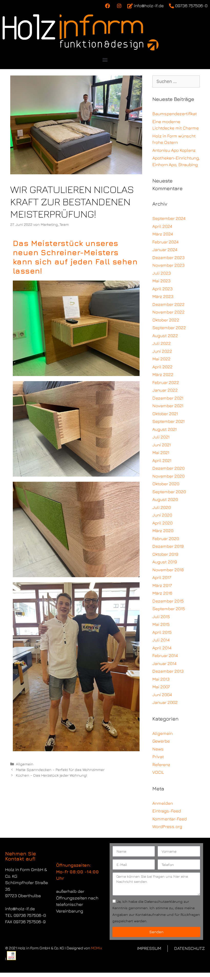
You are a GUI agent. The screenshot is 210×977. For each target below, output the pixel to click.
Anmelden (162, 803)
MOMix (96, 948)
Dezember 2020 (168, 468)
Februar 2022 (165, 382)
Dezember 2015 (168, 601)
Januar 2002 (165, 702)
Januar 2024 (164, 249)
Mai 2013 (161, 679)
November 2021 (167, 405)
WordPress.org (167, 826)
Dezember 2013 (168, 671)
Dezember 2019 (168, 546)
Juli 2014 (161, 639)
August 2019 (164, 561)
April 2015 (162, 632)
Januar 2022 (165, 390)
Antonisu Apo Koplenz (174, 150)
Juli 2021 (161, 436)
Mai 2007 (161, 686)
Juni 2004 (162, 694)
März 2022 (162, 374)
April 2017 (161, 577)
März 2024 (162, 234)
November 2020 (168, 476)
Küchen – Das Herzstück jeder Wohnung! (51, 775)
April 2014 (161, 647)
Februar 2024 (165, 241)
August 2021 (164, 429)
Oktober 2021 (165, 413)
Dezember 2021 (167, 398)
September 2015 (168, 608)
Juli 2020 (161, 507)
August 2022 (165, 335)
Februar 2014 (165, 655)
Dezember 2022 (168, 304)
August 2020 (165, 499)
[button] (105, 60)
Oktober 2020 (165, 483)
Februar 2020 (165, 538)
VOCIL (158, 772)
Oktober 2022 (165, 320)
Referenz (161, 764)
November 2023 (168, 265)
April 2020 (162, 522)
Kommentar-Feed (169, 818)
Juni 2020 (162, 515)
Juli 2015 (161, 616)
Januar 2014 (164, 663)
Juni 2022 (162, 351)
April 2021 (161, 460)
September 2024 (168, 218)
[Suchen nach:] (176, 81)
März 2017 (162, 585)
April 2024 (162, 226)
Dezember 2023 (168, 257)
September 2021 (168, 421)
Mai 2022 (161, 358)
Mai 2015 (161, 624)
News (158, 748)
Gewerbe (161, 741)
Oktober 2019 (165, 554)
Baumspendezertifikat (174, 113)
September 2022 (169, 327)
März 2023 (162, 296)
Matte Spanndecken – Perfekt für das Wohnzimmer (60, 769)
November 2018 (168, 569)
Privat (158, 756)
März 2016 (162, 593)
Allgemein (24, 764)
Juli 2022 (161, 343)
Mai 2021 (160, 452)
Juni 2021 (161, 444)
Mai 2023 (161, 280)
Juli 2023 (161, 273)
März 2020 (162, 530)
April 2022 (162, 366)
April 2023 (162, 288)
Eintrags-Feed (166, 810)
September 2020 (169, 491)
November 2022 (168, 312)
